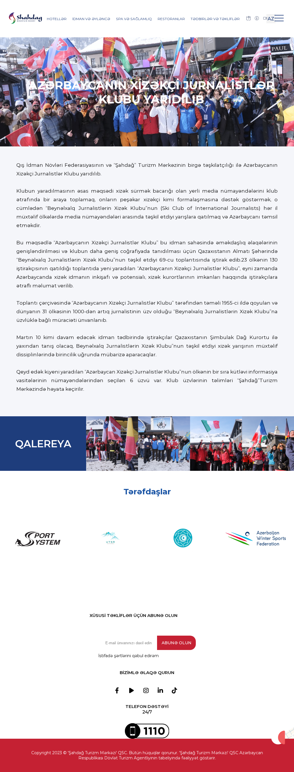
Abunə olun (177, 642)
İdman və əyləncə (91, 19)
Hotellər (57, 19)
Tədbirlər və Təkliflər (215, 19)
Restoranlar (171, 19)
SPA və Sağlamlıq (134, 19)
